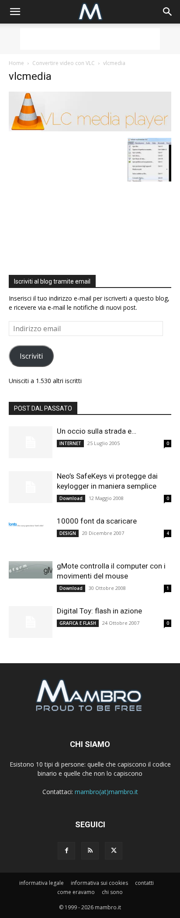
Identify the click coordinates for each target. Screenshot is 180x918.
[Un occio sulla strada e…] (30, 442)
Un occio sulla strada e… (96, 431)
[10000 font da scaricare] (30, 525)
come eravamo (76, 892)
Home (16, 63)
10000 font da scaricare (97, 521)
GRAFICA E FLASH (77, 623)
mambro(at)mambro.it (106, 792)
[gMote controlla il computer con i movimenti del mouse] (30, 570)
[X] (113, 851)
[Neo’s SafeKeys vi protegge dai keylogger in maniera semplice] (30, 487)
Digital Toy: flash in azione (99, 610)
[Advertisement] (90, 39)
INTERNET (70, 443)
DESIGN (67, 533)
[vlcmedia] (90, 129)
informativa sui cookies (99, 883)
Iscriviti (31, 356)
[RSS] (90, 851)
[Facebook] (66, 851)
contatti (144, 883)
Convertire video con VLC (63, 63)
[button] (15, 12)
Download (71, 498)
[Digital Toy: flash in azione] (30, 622)
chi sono (112, 892)
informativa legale (41, 883)
